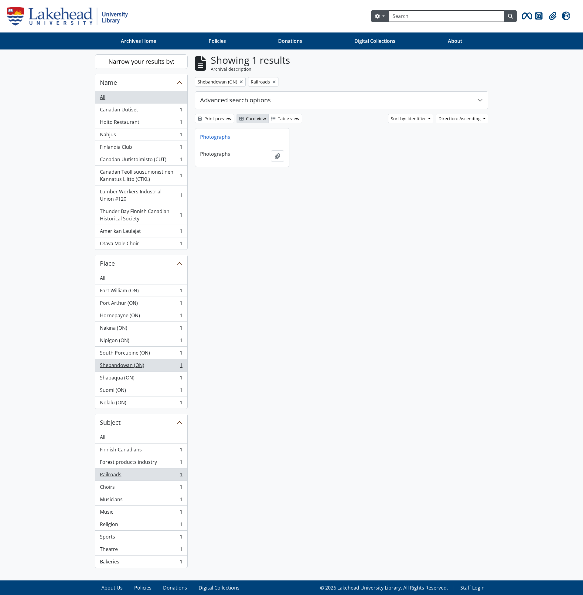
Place (107, 263)
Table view (288, 118)
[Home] (70, 16)
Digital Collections (374, 41)
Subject (110, 422)
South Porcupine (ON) (141, 354)
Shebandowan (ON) (141, 367)
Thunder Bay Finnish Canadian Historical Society (141, 215)
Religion (141, 526)
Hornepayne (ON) (141, 317)
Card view (255, 118)
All (102, 97)
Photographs (215, 137)
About (455, 41)
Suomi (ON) (141, 391)
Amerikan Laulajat (141, 232)
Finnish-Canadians (141, 451)
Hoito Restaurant (141, 123)
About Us (112, 587)
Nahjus (141, 136)
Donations (290, 41)
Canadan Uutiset (141, 111)
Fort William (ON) (141, 292)
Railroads (141, 476)
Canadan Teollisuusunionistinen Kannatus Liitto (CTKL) (141, 175)
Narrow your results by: (141, 61)
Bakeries (141, 563)
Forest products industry (141, 463)
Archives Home (138, 41)
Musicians (141, 501)
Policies (217, 41)
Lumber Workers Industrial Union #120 (141, 195)
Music (141, 513)
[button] (526, 16)
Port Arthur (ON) (141, 304)
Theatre (141, 551)
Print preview (217, 118)
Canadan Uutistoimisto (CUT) (141, 161)
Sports (141, 538)
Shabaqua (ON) (141, 379)
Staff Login (472, 587)
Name (108, 82)
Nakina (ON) (141, 329)
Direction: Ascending (460, 118)
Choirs (141, 488)
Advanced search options (235, 100)
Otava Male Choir (141, 245)
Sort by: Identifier (409, 118)
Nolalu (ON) (141, 404)
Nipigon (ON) (141, 342)
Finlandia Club (141, 148)
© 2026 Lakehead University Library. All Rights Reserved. (384, 587)
